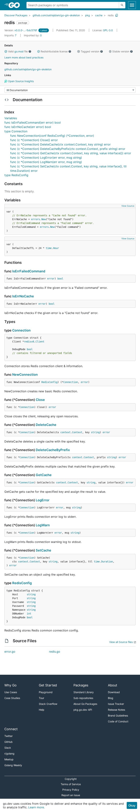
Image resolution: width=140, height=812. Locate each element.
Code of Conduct (118, 721)
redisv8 (29, 341)
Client (40, 341)
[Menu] (70, 90)
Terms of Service (71, 784)
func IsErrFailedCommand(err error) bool (32, 122)
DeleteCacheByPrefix (53, 450)
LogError (42, 500)
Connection (21, 330)
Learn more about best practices (23, 57)
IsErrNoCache (23, 296)
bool (60, 278)
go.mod (19, 51)
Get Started (48, 685)
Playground (45, 692)
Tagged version (90, 51)
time (49, 248)
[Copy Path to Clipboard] (116, 15)
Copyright (71, 778)
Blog (110, 698)
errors (35, 219)
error (51, 278)
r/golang (9, 753)
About (112, 685)
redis (111, 15)
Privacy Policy (70, 789)
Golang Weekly (13, 765)
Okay (131, 805)
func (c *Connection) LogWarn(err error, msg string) (46, 162)
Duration (107, 561)
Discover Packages (15, 15)
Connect (11, 729)
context (65, 432)
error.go (9, 651)
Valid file (17, 51)
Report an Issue (70, 795)
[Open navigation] (132, 5)
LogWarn (43, 525)
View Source (127, 205)
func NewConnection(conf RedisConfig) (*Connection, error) (52, 135)
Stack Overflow (48, 703)
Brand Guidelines (118, 715)
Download (114, 692)
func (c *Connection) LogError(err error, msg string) (46, 157)
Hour (56, 248)
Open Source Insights (20, 81)
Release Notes (116, 709)
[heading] (15, 5)
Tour (41, 698)
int (29, 613)
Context (77, 432)
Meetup (8, 759)
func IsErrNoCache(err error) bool (27, 127)
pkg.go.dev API (82, 709)
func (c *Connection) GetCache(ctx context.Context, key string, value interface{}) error (70, 153)
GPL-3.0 (108, 30)
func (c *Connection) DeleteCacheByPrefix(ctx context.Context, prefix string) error (67, 149)
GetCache (44, 475)
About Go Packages (85, 703)
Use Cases (10, 692)
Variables (10, 118)
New (43, 219)
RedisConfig (49, 382)
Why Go (10, 685)
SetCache (43, 550)
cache (98, 15)
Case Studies (12, 698)
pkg (87, 15)
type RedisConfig (16, 175)
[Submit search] (122, 5)
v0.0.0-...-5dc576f (21, 30)
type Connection (15, 131)
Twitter (8, 736)
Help (41, 709)
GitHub (8, 741)
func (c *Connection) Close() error (34, 140)
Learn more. (36, 807)
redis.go (54, 651)
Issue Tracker (116, 703)
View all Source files (121, 642)
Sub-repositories (83, 698)
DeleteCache (46, 425)
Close (40, 400)
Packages (80, 685)
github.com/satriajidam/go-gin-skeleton (56, 15)
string (95, 432)
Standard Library (83, 692)
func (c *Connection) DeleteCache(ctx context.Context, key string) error (60, 144)
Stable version (121, 51)
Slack (7, 747)
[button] (5, 51)
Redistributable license (54, 51)
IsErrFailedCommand (28, 271)
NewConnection (25, 374)
